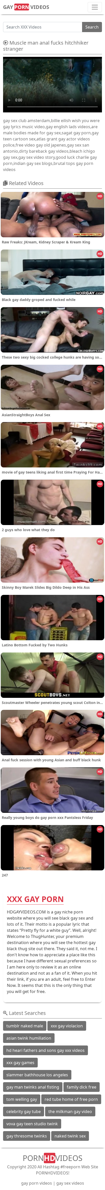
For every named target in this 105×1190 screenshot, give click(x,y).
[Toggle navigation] (95, 7)
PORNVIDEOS (52, 1158)
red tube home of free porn (71, 1099)
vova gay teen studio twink (32, 1124)
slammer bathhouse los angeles (37, 1075)
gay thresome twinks (26, 1136)
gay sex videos (70, 1183)
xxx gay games (20, 1062)
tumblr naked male (24, 1026)
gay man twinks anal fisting (32, 1087)
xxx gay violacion (67, 1026)
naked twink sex (70, 1136)
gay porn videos (36, 1183)
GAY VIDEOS (26, 7)
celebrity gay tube (23, 1111)
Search (92, 27)
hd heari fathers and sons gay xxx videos (45, 1050)
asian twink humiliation (28, 1038)
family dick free (81, 1087)
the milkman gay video (70, 1111)
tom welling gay (21, 1099)
